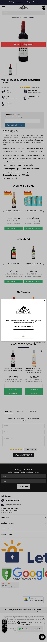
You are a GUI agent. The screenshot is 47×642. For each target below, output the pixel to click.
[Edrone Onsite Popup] (23, 321)
